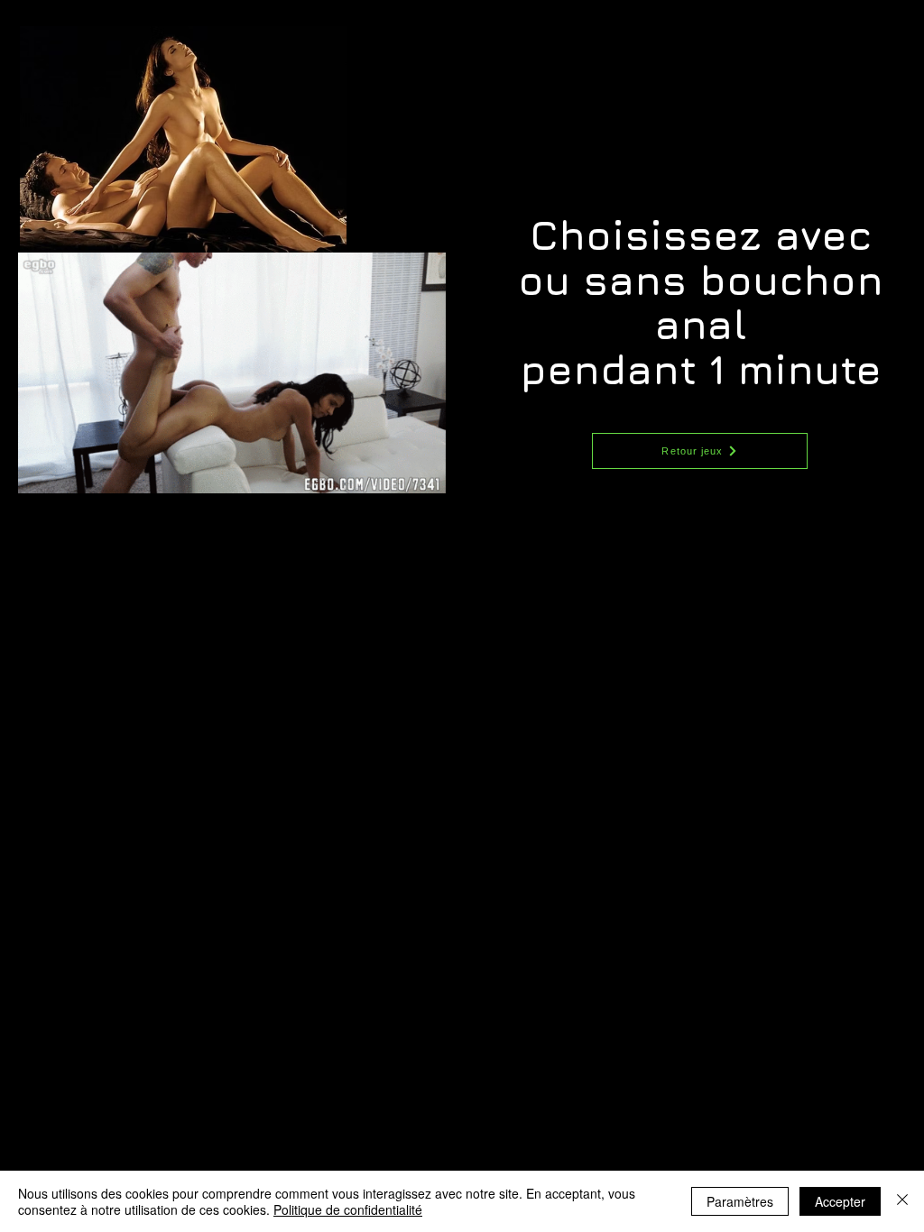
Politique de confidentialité (347, 1209)
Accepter (840, 1201)
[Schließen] (902, 1201)
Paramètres (740, 1201)
